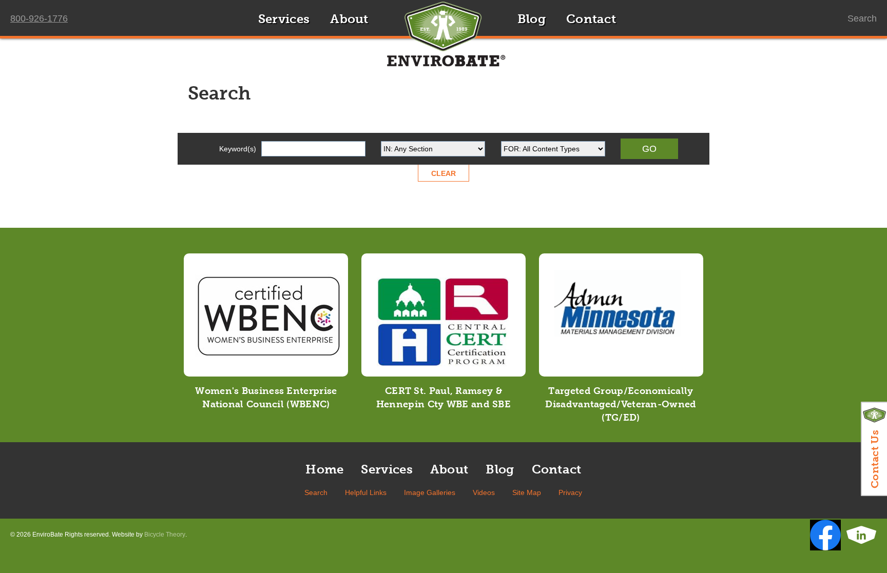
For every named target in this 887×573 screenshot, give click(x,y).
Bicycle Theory (164, 534)
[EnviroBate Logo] (443, 41)
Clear (443, 173)
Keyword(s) (237, 149)
